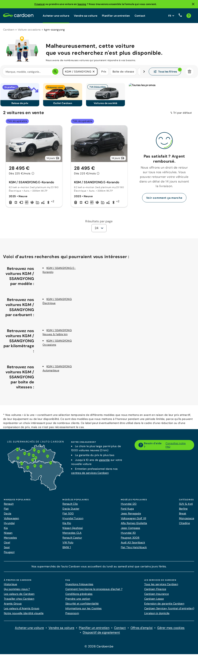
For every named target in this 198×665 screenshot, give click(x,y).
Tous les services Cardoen (161, 584)
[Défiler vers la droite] (144, 71)
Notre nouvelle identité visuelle (24, 613)
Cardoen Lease (154, 598)
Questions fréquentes (79, 584)
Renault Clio (70, 504)
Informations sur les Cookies (83, 608)
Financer (39, 4)
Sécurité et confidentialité (82, 603)
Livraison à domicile (157, 613)
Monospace (186, 518)
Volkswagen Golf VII (133, 518)
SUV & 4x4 (186, 504)
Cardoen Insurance (156, 594)
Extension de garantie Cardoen (164, 603)
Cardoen (8, 29)
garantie (104, 460)
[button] (93, 71)
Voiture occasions (29, 29)
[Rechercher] (55, 71)
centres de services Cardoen (90, 473)
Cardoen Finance (155, 589)
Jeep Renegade (131, 513)
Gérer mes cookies (170, 628)
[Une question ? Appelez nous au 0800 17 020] (180, 16)
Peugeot (9, 552)
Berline (183, 508)
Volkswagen (11, 518)
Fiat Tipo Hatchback (134, 547)
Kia (6, 528)
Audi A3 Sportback (133, 542)
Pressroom (72, 613)
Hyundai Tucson (72, 518)
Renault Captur (72, 537)
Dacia (7, 513)
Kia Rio (66, 523)
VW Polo (67, 542)
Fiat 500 (68, 513)
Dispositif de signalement (101, 632)
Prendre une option (77, 598)
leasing (82, 4)
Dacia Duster (70, 508)
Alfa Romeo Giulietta (134, 523)
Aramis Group (13, 603)
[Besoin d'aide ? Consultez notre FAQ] (189, 16)
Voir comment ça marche (164, 198)
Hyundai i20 (129, 504)
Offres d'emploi (142, 628)
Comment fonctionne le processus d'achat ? (93, 589)
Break (182, 513)
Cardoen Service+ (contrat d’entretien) (169, 608)
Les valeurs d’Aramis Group (21, 608)
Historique (10, 584)
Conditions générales (79, 594)
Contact (140, 15)
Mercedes (10, 537)
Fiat (6, 508)
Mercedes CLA (71, 533)
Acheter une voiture (56, 15)
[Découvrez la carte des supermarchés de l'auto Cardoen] (36, 489)
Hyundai (9, 523)
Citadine (184, 523)
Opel (7, 542)
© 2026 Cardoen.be (98, 646)
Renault (9, 504)
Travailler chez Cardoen (19, 598)
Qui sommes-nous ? (17, 589)
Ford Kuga (127, 508)
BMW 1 (66, 547)
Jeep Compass (130, 528)
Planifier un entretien (116, 15)
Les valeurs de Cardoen (19, 594)
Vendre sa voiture (85, 15)
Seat (7, 547)
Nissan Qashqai (72, 528)
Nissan (8, 533)
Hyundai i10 (128, 533)
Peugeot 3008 (130, 537)
